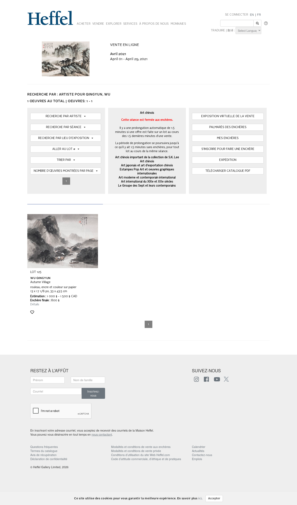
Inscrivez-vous (93, 393)
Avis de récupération (43, 455)
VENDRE (98, 23)
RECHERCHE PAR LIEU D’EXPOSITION (65, 138)
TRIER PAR (65, 160)
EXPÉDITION (227, 160)
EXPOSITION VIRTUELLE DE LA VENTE (228, 116)
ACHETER (84, 23)
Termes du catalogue (43, 451)
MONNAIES (178, 23)
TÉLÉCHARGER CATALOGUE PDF (227, 171)
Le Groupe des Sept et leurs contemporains (147, 185)
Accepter (214, 498)
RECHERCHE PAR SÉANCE (65, 127)
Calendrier (198, 447)
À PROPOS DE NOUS (154, 23)
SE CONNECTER (236, 14)
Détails (34, 304)
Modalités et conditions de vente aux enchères (141, 447)
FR (259, 15)
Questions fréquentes (44, 447)
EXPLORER (113, 23)
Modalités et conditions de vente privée (136, 451)
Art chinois (147, 161)
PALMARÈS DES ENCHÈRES (227, 127)
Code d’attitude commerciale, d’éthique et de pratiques (146, 459)
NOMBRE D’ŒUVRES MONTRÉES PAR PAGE (65, 171)
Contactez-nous (202, 455)
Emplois (197, 459)
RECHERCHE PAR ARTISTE (65, 116)
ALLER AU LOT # (65, 149)
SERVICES (130, 23)
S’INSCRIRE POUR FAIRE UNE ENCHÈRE (227, 149)
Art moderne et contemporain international (147, 177)
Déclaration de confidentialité (48, 459)
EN (252, 15)
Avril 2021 (118, 54)
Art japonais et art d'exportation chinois (147, 165)
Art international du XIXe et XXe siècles (147, 181)
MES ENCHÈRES (228, 138)
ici (200, 498)
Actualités (198, 451)
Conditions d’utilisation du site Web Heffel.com (140, 455)
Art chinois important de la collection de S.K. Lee (147, 157)
